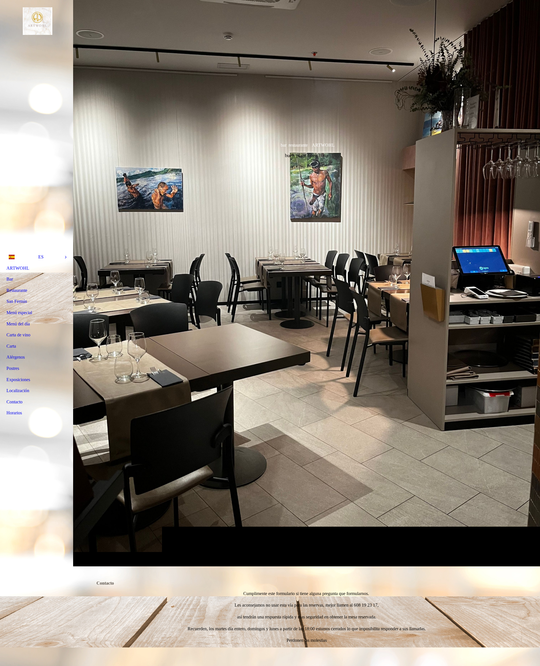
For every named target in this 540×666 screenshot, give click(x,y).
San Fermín (16, 301)
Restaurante (16, 290)
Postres (12, 368)
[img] (306, 283)
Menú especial (19, 312)
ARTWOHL (17, 268)
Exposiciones (18, 379)
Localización (17, 390)
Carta (11, 346)
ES (41, 256)
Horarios (14, 412)
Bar (9, 279)
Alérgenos (15, 357)
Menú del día (18, 323)
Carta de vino (18, 334)
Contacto (14, 401)
